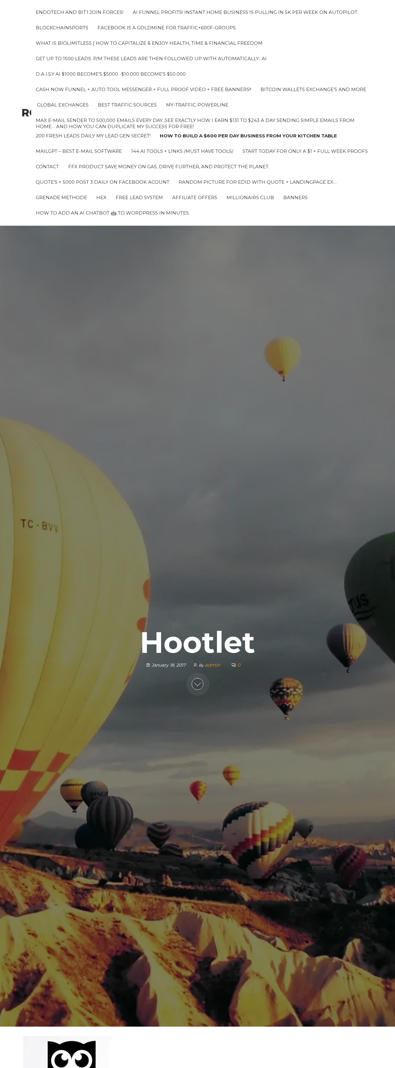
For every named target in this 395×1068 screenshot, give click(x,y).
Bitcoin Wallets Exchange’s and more (313, 89)
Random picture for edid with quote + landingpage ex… (258, 182)
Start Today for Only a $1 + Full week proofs (305, 151)
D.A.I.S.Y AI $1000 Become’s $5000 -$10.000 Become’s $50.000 (111, 74)
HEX (101, 197)
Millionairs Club (250, 197)
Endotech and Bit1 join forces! (79, 12)
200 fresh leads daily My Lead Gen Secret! (93, 136)
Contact (47, 167)
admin (213, 665)
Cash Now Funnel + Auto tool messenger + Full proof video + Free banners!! (143, 89)
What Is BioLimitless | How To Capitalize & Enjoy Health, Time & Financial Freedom (149, 43)
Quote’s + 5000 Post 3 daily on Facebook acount (102, 182)
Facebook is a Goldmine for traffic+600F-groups (167, 28)
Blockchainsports (62, 28)
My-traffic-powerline (197, 105)
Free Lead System (139, 197)
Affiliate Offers (194, 197)
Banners (295, 197)
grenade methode (61, 197)
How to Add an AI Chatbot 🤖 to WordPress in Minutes (112, 213)
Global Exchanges (62, 105)
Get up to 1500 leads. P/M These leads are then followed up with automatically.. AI (151, 58)
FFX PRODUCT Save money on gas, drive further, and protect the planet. (168, 167)
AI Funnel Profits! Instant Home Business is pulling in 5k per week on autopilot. (245, 12)
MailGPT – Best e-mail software (79, 151)
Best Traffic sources (127, 105)
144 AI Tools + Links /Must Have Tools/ (182, 151)
